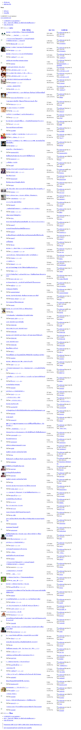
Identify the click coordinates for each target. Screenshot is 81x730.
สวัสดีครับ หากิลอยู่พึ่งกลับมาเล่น (15, 466)
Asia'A (12, 394)
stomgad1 (13, 387)
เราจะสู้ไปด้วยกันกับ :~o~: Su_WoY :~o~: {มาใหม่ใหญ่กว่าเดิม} (23, 599)
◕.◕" (12, 124)
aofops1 (13, 558)
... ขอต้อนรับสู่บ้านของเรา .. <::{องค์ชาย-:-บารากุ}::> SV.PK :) (23, 208)
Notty (60, 704)
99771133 (13, 508)
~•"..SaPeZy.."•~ (10, 261)
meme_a (13, 373)
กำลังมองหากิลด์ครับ (12, 289)
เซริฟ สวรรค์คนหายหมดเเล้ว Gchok (16, 445)
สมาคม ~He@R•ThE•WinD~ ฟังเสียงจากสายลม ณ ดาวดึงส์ (22, 295)
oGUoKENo (62, 286)
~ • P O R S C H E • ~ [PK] (13, 397)
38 (20, 264)
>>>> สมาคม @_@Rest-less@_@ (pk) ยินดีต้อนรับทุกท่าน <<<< (23, 492)
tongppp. (13, 192)
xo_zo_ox (13, 502)
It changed (13, 82)
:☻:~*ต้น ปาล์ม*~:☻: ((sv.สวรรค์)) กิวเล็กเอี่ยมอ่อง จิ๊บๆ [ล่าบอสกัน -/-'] (25, 188)
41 (20, 82)
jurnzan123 (13, 420)
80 (19, 545)
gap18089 (13, 130)
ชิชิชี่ (60, 124)
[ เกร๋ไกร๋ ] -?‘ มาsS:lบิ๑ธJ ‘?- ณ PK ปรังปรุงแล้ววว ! (20, 114)
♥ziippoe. (61, 173)
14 (19, 394)
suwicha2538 (14, 407)
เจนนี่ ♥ (13, 690)
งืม (11, 111)
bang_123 (61, 36)
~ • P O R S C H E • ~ (16, 400)
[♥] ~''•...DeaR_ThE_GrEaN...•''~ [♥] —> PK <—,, (19, 73)
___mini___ (14, 574)
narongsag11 (14, 442)
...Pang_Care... (63, 428)
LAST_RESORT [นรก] (12, 341)
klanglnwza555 (14, 684)
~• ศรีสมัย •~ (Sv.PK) (11, 162)
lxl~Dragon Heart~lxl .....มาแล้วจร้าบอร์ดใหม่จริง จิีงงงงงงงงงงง (23, 282)
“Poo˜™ (61, 138)
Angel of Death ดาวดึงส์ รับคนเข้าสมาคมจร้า (18, 512)
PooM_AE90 (14, 318)
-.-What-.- (13, 552)
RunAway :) (14, 614)
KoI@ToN (13, 658)
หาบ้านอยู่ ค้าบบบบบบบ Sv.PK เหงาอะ (16, 549)
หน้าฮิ (60, 205)
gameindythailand (15, 292)
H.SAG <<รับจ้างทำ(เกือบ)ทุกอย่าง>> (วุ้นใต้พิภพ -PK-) (21, 700)
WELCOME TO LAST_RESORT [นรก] (16, 328)
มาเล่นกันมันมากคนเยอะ (13, 384)
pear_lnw (61, 252)
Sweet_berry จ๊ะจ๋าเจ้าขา (17, 97)
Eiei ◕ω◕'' (61, 192)
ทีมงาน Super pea (15, 539)
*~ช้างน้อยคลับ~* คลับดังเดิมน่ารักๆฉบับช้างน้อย (19, 315)
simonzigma (14, 523)
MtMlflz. (61, 502)
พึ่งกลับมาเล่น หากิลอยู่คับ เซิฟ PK (15, 182)
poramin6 (13, 696)
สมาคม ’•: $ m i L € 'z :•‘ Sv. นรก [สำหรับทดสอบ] (19, 53)
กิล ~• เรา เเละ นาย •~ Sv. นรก (14, 505)
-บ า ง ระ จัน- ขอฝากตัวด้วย (13, 202)
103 (26, 76)
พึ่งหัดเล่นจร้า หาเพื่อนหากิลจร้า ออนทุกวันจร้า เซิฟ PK (21, 458)
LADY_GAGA (15, 608)
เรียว (12, 312)
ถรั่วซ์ (12, 89)
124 (24, 298)
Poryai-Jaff (62, 345)
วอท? (12, 364)
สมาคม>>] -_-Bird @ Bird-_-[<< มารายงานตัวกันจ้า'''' (20, 248)
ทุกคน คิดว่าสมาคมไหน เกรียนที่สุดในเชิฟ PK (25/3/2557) (21, 642)
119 (22, 671)
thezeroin (13, 413)
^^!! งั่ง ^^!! (14, 651)
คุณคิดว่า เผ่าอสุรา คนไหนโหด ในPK (16, 452)
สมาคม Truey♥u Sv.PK (12, 403)
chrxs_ (12, 218)
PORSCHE (14, 325)
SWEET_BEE (14, 172)
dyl (11, 117)
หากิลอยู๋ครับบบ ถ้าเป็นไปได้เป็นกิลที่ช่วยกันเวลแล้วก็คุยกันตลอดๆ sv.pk (25, 410)
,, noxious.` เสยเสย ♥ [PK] (13, 86)
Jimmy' (61, 319)
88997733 (61, 373)
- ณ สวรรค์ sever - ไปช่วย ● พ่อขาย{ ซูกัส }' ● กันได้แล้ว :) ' (22, 255)
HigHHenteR (62, 265)
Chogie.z (13, 258)
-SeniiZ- (13, 211)
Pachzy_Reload (15, 298)
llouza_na (13, 104)
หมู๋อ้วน (13, 285)
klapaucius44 (14, 178)
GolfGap (13, 602)
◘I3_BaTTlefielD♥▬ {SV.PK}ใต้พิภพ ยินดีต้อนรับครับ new (22, 267)
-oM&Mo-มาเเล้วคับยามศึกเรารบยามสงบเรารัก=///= (20, 655)
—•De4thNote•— (15, 428)
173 (22, 43)
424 (22, 57)
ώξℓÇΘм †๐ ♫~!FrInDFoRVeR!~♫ (15, 391)
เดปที (12, 165)
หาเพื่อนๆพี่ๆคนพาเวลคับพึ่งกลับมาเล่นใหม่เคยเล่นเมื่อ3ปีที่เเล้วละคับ (25, 235)
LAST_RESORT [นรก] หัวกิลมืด (15, 322)
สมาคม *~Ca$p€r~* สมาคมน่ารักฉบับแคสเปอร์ (19, 47)
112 (24, 198)
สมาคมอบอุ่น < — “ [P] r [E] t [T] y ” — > (17, 687)
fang (60, 299)
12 (22, 318)
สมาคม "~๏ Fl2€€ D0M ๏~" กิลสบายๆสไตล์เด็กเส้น (20, 32)
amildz (61, 631)
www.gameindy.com (6, 17)
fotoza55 (13, 205)
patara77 (13, 225)
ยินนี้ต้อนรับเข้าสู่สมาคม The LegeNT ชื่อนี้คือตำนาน (20, 155)
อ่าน (53, 30)
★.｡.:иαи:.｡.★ (14, 580)
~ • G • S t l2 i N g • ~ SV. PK (13, 611)
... (7, 28)
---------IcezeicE (15, 251)
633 (20, 258)
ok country (62, 496)
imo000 (61, 603)
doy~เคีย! (13, 515)
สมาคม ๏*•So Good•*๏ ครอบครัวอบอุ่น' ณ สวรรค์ (20, 169)
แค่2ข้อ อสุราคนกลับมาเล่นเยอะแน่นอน (17, 60)
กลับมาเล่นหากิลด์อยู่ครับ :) (13, 215)
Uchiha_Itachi (14, 489)
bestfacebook (14, 530)
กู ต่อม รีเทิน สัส (63, 279)
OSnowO (61, 111)
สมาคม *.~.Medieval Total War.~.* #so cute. (17, 583)
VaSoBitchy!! (62, 449)
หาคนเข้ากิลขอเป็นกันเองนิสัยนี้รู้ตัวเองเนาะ (18, 228)
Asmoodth (13, 623)
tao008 (12, 448)
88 (25, 70)
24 (20, 602)
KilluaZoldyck (63, 489)
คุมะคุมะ (61, 395)
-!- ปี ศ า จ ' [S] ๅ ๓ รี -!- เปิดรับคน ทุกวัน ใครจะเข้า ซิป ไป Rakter (23, 674)
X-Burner (61, 436)
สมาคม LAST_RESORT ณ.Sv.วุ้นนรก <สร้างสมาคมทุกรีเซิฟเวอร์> (24, 335)
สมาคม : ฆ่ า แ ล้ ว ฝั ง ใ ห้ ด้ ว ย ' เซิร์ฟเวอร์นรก (19, 308)
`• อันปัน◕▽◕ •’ (63, 665)
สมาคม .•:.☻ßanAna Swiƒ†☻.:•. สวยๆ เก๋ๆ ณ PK (19, 361)
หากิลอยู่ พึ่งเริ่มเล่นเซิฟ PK (13, 472)
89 (23, 251)
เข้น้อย (61, 97)
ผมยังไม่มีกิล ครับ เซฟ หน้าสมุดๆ (15, 555)
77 (18, 89)
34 (23, 608)
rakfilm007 (13, 677)
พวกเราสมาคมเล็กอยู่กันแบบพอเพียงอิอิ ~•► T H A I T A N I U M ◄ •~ (25, 221)
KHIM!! (61, 659)
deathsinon (13, 462)
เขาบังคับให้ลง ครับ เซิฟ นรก (14, 499)
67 (23, 172)
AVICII (61, 645)
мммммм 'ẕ (62, 199)
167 (25, 539)
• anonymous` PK (10, 668)
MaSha (12, 50)
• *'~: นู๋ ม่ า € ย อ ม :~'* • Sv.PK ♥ (15, 107)
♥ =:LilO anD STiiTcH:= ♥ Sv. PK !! (15, 67)
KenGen (61, 615)
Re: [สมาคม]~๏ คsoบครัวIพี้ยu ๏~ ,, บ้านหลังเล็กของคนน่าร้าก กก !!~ (25, 121)
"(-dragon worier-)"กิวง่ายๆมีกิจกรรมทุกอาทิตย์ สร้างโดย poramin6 (24, 706)
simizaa (61, 567)
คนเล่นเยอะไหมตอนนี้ (12, 527)
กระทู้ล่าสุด (64, 30)
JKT (60, 159)
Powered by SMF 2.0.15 (10, 724)
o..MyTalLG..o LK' (16, 70)
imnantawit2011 (15, 152)
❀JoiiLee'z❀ (14, 43)
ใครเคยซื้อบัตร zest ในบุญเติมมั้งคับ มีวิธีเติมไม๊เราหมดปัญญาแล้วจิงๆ (25, 354)
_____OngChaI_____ (16, 35)
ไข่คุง (12, 271)
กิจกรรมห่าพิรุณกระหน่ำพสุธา (14, 127)
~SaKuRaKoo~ (15, 198)
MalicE (61, 421)
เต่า (12, 645)
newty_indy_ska (15, 279)
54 (19, 211)
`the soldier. (62, 671)
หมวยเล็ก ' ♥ (62, 609)
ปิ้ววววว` (13, 381)
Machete (61, 469)
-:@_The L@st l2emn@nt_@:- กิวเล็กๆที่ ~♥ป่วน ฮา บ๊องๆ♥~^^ (22, 605)
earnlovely (61, 691)
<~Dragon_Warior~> (11, 693)
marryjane (13, 469)
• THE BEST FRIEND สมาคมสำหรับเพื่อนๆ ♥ (18, 79)
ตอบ (50, 30)
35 (19, 373)
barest (12, 185)
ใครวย (12, 245)
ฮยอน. (61, 258)
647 (29, 97)
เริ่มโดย (28, 30)
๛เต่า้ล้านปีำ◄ (15, 587)
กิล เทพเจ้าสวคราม (11, 438)
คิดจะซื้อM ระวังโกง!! (12, 348)
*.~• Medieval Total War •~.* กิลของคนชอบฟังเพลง (20, 577)
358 (21, 381)
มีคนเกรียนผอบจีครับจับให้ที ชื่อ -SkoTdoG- (18, 681)
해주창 (12, 145)
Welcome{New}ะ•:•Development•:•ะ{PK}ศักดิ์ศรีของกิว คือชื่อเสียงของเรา (26, 432)
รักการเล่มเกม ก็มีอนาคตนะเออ (15, 302)
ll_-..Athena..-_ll (15, 137)
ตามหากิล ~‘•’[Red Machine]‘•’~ (14, 149)
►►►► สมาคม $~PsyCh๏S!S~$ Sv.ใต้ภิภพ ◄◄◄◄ (21, 485)
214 (21, 567)
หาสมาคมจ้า (9, 417)
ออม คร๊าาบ (14, 495)
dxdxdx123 (13, 159)
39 (19, 638)
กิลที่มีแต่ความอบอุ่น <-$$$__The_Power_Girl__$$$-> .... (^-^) (22, 648)
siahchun (13, 63)
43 (17, 117)
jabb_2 (12, 351)
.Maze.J (13, 638)
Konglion (61, 697)
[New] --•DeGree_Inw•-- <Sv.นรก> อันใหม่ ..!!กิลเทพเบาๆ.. (22, 195)
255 (27, 35)
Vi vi (60, 516)
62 (19, 285)
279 (19, 50)
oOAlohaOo (62, 43)
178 (17, 111)
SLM (60, 105)
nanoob (12, 305)
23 (24, 587)
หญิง (60, 538)
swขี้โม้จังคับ (9, 241)
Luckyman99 (14, 435)
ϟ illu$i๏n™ (14, 57)
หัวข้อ (23, 30)
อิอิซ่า (60, 212)
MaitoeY (13, 264)
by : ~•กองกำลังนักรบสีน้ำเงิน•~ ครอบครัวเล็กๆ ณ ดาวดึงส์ (22, 635)
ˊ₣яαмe (61, 271)
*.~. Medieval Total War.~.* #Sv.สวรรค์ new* (18, 661)
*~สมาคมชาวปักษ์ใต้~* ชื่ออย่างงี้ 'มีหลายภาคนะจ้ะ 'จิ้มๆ (21, 101)
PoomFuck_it (62, 232)
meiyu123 (13, 703)
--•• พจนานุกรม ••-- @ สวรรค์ (14, 570)
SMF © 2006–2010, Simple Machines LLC (30, 724)
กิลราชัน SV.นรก (10, 175)
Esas (12, 455)
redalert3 (13, 595)
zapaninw (13, 358)
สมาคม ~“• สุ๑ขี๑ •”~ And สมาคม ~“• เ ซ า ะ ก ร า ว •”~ (21, 134)
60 (18, 124)
